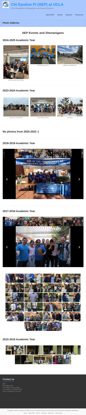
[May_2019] (62, 154)
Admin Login (58, 413)
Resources (79, 15)
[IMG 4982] (71, 222)
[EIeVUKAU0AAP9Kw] (24, 153)
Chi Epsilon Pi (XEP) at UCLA (37, 4)
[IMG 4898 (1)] (52, 222)
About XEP (50, 15)
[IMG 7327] (14, 221)
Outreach (68, 15)
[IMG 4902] (33, 222)
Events (59, 15)
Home (25, 413)
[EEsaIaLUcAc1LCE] (43, 154)
